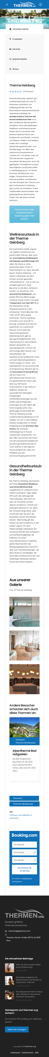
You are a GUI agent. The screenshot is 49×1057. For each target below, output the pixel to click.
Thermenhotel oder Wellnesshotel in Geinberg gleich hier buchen (25, 214)
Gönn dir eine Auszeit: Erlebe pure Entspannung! (28, 965)
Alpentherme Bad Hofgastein (24, 752)
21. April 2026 (21, 970)
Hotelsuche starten (25, 869)
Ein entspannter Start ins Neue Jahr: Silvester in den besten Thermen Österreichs (29, 994)
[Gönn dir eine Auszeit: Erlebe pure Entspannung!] (9, 967)
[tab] (24, 29)
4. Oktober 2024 (23, 986)
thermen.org (31, 1046)
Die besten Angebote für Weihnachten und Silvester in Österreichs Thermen (29, 980)
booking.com (27, 878)
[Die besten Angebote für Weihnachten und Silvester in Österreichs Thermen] (9, 980)
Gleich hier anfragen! (17, 1029)
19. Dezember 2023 (24, 1000)
